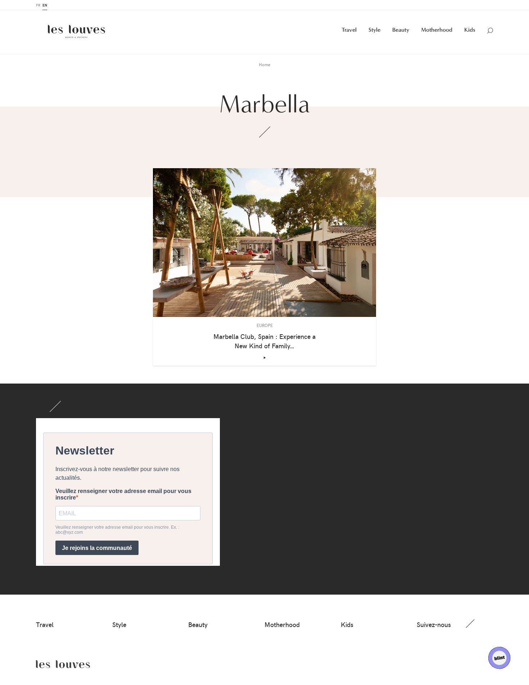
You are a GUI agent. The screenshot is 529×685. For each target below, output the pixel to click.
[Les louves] (76, 31)
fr (38, 5)
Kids (469, 29)
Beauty (400, 29)
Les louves (63, 664)
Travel (349, 29)
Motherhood (436, 29)
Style (374, 29)
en (44, 5)
